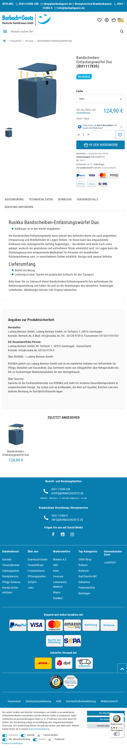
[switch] (117, 734)
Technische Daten (41, 199)
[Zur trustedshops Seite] (56, 687)
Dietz (56, 570)
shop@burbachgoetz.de (58, 3)
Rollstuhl (84, 570)
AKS (55, 565)
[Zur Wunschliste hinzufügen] (120, 134)
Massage (29, 41)
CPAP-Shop (85, 559)
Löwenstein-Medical (60, 584)
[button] (106, 20)
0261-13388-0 (60, 515)
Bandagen (84, 593)
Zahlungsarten (10, 570)
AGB (58, 701)
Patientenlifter (87, 587)
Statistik (31, 735)
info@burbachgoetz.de (71, 8)
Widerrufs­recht (109, 701)
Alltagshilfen (16, 41)
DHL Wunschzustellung (19, 739)
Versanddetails (87, 199)
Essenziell (13, 735)
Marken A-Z (59, 559)
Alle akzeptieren (106, 713)
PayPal (42, 739)
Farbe (79, 91)
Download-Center (38, 559)
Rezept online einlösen (10, 590)
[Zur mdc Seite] (70, 687)
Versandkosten (83, 112)
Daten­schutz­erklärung (38, 701)
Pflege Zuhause (11, 582)
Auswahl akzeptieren (106, 725)
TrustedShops (36, 565)
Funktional (59, 739)
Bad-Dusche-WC (88, 576)
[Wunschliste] (99, 20)
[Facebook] (53, 534)
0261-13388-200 (60, 489)
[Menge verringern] (79, 134)
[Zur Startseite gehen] (4, 41)
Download (65, 199)
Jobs (30, 587)
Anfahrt (32, 582)
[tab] (14, 199)
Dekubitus (84, 582)
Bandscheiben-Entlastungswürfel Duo (16, 453)
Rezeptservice (10, 576)
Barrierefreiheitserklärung (81, 701)
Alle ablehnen (106, 719)
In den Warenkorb (103, 145)
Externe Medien (51, 735)
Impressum (14, 701)
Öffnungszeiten (37, 576)
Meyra (56, 592)
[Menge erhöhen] (88, 134)
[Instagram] (72, 534)
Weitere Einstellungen (12, 743)
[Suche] (121, 31)
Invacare (58, 576)
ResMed (57, 598)
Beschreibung (14, 199)
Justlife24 (110, 562)
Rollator (83, 565)
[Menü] (122, 715)
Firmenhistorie (36, 570)
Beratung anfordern (19, 207)
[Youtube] (63, 534)
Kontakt (6, 559)
